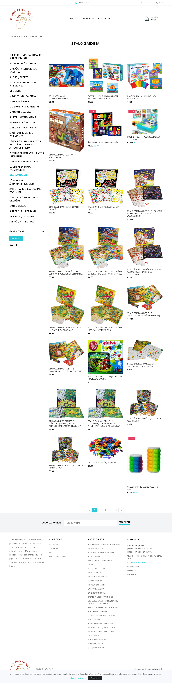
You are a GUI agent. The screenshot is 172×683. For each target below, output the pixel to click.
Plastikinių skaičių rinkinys (102, 462)
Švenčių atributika (96, 648)
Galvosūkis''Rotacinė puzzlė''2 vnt (142, 488)
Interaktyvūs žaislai (96, 548)
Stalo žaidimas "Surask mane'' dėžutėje (64, 208)
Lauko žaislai (93, 636)
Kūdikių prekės (94, 556)
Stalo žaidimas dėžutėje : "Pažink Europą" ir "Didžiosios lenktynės (66, 272)
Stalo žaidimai (94, 619)
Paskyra (52, 552)
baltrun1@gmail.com (136, 562)
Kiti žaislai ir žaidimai (97, 640)
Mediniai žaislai (94, 573)
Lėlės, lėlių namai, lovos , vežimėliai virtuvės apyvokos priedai (103, 602)
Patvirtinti (95, 678)
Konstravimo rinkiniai (97, 611)
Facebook (131, 570)
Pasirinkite (144, 107)
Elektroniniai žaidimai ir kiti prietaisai (104, 544)
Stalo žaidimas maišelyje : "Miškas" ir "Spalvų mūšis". (140, 364)
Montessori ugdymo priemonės (101, 561)
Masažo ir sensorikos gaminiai (101, 552)
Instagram (131, 574)
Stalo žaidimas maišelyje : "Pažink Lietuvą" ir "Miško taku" (105, 328)
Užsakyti (124, 522)
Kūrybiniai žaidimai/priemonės (100, 623)
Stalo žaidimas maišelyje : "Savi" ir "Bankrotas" (66, 466)
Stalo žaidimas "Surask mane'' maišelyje (103, 208)
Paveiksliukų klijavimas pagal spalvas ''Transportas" (103, 97)
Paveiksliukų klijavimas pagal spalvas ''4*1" (142, 97)
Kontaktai (104, 18)
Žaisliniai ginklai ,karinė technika (102, 628)
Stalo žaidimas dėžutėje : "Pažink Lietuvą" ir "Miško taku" (66, 328)
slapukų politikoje (78, 678)
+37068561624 (84, 3)
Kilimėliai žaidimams (96, 585)
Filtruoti (16, 238)
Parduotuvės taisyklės (58, 556)
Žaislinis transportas (97, 593)
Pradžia (73, 18)
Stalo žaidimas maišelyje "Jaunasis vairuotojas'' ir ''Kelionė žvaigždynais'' (144, 272)
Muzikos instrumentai (97, 577)
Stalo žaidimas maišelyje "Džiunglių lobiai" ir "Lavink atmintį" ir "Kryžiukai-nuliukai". (104, 423)
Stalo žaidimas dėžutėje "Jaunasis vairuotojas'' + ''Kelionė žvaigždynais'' (144, 213)
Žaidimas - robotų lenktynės (103, 142)
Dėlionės (92, 565)
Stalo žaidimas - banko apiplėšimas (61, 155)
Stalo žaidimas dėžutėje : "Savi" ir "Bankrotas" (144, 419)
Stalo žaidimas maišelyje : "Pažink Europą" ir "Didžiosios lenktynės (105, 272)
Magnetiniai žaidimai (96, 569)
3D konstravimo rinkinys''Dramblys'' (59, 97)
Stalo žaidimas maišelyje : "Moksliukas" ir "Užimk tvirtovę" (65, 369)
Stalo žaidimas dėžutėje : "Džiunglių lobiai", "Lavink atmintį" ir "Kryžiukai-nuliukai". (65, 423)
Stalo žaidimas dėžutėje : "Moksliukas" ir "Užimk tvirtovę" (144, 314)
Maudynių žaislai (95, 581)
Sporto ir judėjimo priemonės (100, 597)
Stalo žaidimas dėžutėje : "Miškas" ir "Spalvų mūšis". (105, 377)
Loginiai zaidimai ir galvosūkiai (101, 615)
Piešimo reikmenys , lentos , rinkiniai (103, 607)
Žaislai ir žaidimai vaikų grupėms (101, 632)
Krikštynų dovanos (96, 644)
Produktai (88, 18)
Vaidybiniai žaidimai (96, 589)
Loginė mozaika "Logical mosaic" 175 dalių (144, 138)
